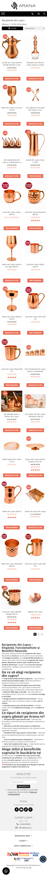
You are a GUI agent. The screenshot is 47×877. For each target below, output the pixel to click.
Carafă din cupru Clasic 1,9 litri (35, 161)
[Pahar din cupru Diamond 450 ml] (11, 547)
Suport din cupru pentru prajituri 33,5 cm (35, 460)
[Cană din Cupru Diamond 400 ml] (35, 196)
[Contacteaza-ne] (32, 13)
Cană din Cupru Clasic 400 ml (12, 213)
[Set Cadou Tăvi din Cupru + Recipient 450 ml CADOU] (35, 401)
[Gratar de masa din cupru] (35, 495)
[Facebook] (17, 809)
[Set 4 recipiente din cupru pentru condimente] (35, 352)
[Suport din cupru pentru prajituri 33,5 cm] (35, 446)
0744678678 (24, 824)
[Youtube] (21, 809)
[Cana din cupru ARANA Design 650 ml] (11, 597)
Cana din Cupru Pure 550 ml (35, 317)
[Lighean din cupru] (35, 597)
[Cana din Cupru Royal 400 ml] (11, 352)
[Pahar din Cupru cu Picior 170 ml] (11, 94)
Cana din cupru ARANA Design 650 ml (11, 613)
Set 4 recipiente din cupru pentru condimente (35, 370)
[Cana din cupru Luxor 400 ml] (35, 547)
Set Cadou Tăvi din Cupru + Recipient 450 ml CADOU (35, 415)
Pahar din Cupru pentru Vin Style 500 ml (11, 265)
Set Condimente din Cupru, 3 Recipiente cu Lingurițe (12, 161)
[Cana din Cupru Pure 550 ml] (35, 300)
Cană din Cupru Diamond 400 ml (35, 213)
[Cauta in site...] (44, 13)
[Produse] (3, 14)
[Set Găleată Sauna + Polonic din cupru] (11, 401)
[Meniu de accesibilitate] (43, 859)
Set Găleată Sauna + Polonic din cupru (12, 415)
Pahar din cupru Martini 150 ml (12, 317)
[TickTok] (26, 809)
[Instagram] (30, 809)
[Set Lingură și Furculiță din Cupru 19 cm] (35, 95)
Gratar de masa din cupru (35, 511)
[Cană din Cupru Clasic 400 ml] (11, 196)
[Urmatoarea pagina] (41, 634)
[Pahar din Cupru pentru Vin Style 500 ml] (11, 248)
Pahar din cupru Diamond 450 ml (11, 565)
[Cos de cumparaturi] (38, 13)
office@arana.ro (25, 827)
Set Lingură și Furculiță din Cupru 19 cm (35, 109)
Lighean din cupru (35, 612)
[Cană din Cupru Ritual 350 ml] (35, 248)
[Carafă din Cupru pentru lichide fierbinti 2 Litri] (11, 47)
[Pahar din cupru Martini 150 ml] (11, 300)
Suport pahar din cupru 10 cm (11, 460)
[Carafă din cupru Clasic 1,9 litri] (35, 143)
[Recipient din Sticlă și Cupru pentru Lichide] (35, 47)
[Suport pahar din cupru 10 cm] (11, 446)
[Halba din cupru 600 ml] (11, 495)
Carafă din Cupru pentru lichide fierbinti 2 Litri (12, 63)
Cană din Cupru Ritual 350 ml (35, 265)
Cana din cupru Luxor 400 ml (35, 565)
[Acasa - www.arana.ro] (23, 6)
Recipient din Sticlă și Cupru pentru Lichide (35, 63)
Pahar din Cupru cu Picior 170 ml (11, 109)
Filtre (13, 28)
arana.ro (24, 764)
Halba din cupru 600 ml (11, 511)
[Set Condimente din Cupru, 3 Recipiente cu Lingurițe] (11, 143)
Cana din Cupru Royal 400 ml (11, 370)
